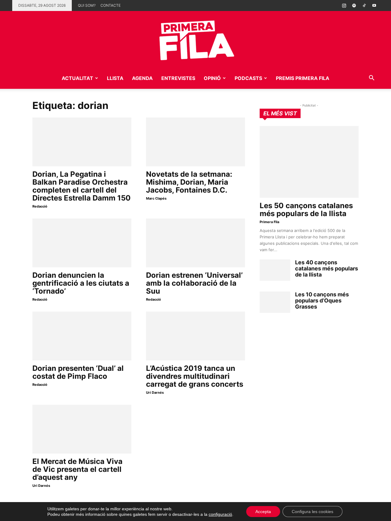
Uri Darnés (155, 392)
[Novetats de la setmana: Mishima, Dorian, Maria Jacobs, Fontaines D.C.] (195, 142)
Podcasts (248, 78)
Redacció (39, 206)
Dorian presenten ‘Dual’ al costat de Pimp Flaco (78, 372)
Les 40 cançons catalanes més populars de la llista (326, 268)
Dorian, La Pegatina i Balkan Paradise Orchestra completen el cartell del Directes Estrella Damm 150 (81, 186)
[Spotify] (354, 5)
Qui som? (87, 5)
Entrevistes (178, 78)
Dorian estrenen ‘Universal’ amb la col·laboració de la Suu (194, 283)
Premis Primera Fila (302, 78)
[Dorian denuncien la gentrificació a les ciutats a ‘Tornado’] (81, 243)
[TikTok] (364, 5)
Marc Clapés (156, 198)
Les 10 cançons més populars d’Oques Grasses (322, 300)
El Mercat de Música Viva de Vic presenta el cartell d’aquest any (77, 469)
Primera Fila (269, 222)
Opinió (212, 78)
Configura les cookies (312, 511)
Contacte (110, 5)
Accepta (263, 511)
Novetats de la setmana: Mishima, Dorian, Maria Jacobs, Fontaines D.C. (189, 182)
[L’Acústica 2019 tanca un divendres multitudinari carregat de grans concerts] (195, 336)
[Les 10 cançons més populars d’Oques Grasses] (275, 302)
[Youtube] (374, 5)
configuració (220, 514)
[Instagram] (344, 5)
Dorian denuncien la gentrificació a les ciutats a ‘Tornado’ (80, 283)
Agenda (142, 78)
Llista (115, 78)
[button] (371, 78)
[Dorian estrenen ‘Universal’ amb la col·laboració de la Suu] (195, 243)
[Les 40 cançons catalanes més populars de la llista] (275, 270)
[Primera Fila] (195, 39)
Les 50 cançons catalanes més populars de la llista (306, 209)
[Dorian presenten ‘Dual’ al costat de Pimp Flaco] (81, 336)
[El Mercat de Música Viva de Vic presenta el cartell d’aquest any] (81, 429)
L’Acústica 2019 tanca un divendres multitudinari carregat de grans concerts (194, 376)
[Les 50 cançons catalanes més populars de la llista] (309, 162)
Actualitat (77, 78)
